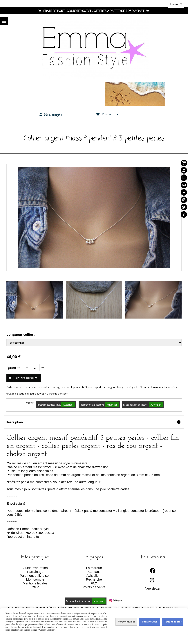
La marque (94, 568)
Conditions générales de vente (52, 607)
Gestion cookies (84, 607)
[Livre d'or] (184, 177)
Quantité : (14, 367)
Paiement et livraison (35, 575)
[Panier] (184, 163)
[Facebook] (184, 192)
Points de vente (94, 587)
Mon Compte (105, 607)
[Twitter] (184, 207)
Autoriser (68, 404)
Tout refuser (149, 621)
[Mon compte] (184, 170)
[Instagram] (184, 200)
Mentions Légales (19, 607)
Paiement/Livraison (166, 607)
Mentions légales (35, 583)
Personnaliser (126, 621)
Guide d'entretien (35, 568)
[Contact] (184, 185)
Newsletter (152, 588)
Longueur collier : (20, 334)
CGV (35, 587)
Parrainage (35, 572)
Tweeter (29, 402)
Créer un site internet (129, 607)
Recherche (94, 579)
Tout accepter (172, 621)
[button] (176, 299)
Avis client (93, 575)
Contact (94, 572)
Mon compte (35, 579)
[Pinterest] (184, 214)
